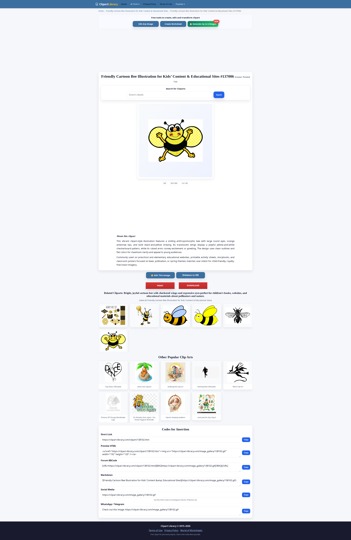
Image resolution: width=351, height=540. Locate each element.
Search (219, 95)
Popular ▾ (180, 4)
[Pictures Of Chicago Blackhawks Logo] (113, 403)
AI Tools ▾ (135, 4)
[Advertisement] (175, 50)
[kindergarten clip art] (175, 372)
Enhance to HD (190, 275)
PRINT (160, 285)
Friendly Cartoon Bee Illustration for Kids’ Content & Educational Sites (137, 11)
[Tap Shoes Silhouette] (113, 372)
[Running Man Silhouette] (206, 372)
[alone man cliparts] (144, 372)
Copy (246, 440)
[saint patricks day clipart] (206, 403)
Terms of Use (166, 4)
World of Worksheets (191, 530)
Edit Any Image (145, 24)
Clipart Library (168, 526)
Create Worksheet (173, 24)
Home (124, 4)
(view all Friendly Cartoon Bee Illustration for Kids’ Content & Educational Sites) (175, 300)
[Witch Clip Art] (237, 372)
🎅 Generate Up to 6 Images (204, 23)
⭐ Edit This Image (160, 275)
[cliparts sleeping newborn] (175, 403)
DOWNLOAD (193, 285)
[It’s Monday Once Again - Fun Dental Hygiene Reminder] (144, 403)
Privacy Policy (149, 4)
